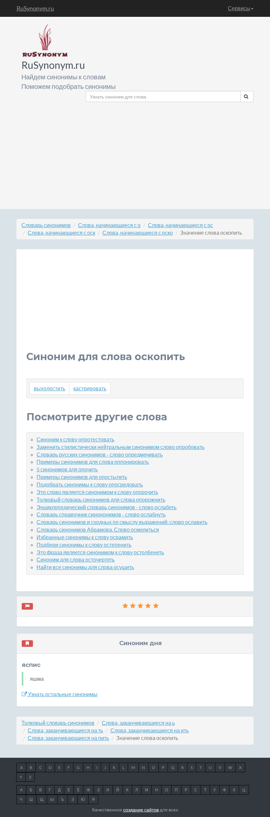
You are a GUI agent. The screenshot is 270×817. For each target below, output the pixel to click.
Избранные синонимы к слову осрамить (85, 537)
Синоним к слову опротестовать (75, 439)
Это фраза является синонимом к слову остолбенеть (100, 552)
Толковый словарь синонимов (57, 723)
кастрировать (89, 388)
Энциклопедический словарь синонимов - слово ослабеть (106, 507)
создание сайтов (141, 809)
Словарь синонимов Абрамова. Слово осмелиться (98, 529)
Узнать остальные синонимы (62, 694)
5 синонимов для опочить (67, 469)
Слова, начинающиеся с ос (180, 225)
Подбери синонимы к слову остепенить (84, 544)
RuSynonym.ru (35, 8)
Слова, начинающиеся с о (109, 225)
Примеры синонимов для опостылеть (82, 477)
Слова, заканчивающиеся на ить (149, 730)
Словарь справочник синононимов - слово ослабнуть (101, 514)
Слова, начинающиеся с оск (61, 232)
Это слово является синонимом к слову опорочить (97, 492)
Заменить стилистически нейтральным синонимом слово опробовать (120, 447)
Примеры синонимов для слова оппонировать (93, 462)
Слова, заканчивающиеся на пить (68, 738)
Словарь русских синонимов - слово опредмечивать (100, 454)
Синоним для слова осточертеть (76, 559)
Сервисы (239, 8)
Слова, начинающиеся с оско (137, 232)
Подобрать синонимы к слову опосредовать (90, 484)
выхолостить (49, 388)
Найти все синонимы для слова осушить (85, 567)
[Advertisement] (170, 153)
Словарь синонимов (46, 225)
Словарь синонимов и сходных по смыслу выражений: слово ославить (122, 522)
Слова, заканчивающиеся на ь (138, 723)
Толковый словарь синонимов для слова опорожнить (101, 499)
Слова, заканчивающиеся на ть (65, 730)
